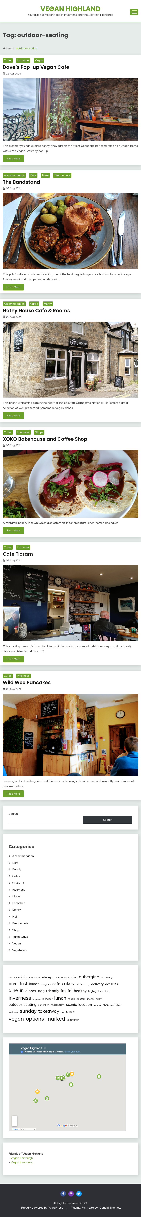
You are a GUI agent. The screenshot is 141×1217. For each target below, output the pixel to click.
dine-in (16, 990)
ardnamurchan (62, 977)
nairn (99, 998)
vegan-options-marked (37, 1018)
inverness (20, 998)
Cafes (8, 60)
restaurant (57, 1005)
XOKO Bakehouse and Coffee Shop (45, 439)
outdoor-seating (22, 1004)
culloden (79, 984)
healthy (80, 990)
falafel (66, 990)
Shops (39, 432)
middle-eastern (77, 998)
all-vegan (48, 977)
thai (62, 1012)
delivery (97, 984)
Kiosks (16, 896)
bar (102, 977)
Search (13, 813)
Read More (13, 158)
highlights (94, 991)
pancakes (43, 1004)
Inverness (23, 432)
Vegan (39, 60)
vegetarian (73, 1019)
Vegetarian (19, 950)
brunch (34, 984)
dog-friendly (48, 990)
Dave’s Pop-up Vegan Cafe (36, 67)
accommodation (18, 977)
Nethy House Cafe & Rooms (36, 310)
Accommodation (14, 175)
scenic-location (79, 1004)
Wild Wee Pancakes (27, 682)
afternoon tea (35, 977)
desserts (111, 984)
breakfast (18, 983)
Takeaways (20, 936)
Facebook (63, 1194)
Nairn (45, 175)
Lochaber (23, 60)
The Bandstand (21, 182)
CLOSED (18, 883)
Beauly (16, 869)
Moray (48, 303)
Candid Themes (110, 1207)
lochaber (47, 998)
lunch (60, 998)
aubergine (89, 976)
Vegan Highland (70, 9)
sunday (28, 1011)
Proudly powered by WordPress (42, 1207)
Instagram (71, 1194)
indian (105, 991)
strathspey (13, 1012)
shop (106, 1004)
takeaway (48, 1011)
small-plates (115, 1005)
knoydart (37, 999)
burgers (46, 984)
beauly (109, 977)
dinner (30, 990)
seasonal (97, 1005)
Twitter (79, 1194)
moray (90, 998)
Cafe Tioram (18, 554)
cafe (56, 983)
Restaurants (62, 175)
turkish (70, 1011)
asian (74, 977)
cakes (68, 983)
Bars (33, 175)
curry (87, 984)
